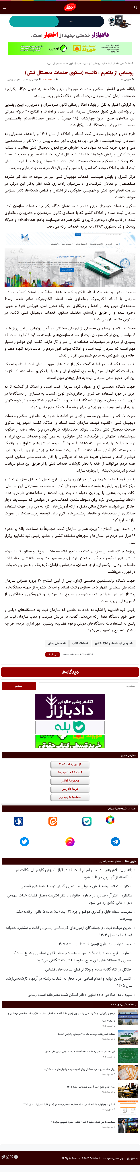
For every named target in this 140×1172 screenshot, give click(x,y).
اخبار (122, 63)
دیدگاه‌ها (70, 672)
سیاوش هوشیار (119, 1158)
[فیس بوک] (16, 1156)
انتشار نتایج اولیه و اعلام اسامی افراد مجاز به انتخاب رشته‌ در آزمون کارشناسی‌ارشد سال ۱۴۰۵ (69, 1105)
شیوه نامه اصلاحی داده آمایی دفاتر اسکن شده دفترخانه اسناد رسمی (80, 994)
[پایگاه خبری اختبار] (70, 7)
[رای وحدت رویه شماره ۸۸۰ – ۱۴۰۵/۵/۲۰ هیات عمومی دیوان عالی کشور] (128, 1055)
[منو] (4, 9)
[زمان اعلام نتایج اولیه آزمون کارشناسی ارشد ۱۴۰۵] (128, 1090)
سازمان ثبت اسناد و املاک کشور (113, 643)
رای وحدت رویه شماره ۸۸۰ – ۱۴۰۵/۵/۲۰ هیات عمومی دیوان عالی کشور (80, 1052)
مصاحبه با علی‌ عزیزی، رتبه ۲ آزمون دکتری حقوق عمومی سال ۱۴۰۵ (82, 1122)
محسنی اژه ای (56, 643)
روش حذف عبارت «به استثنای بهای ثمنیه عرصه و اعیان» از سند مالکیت (79, 1069)
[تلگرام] (3, 1156)
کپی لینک (52, 654)
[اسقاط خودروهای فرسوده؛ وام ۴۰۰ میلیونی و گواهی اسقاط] (128, 1037)
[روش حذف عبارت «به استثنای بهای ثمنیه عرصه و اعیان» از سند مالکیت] (128, 1072)
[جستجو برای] (135, 9)
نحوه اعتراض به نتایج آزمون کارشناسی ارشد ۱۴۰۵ (94, 944)
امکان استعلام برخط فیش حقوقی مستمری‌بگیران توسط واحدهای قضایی (76, 886)
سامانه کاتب (79, 643)
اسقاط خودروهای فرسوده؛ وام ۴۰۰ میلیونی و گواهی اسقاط (86, 1034)
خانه (128, 63)
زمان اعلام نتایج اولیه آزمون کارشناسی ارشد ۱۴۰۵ (91, 1087)
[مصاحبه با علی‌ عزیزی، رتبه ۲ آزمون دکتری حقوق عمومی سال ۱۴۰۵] (128, 1125)
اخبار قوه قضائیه (110, 63)
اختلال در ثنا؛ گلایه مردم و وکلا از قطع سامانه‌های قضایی (88, 969)
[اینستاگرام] (7, 1156)
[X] (11, 1156)
